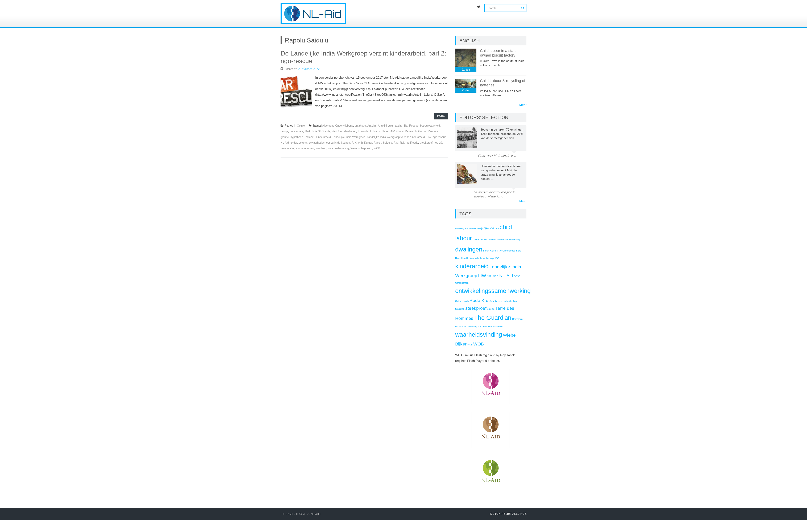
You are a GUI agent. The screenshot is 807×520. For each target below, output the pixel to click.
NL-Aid (285, 142)
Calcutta (494, 228)
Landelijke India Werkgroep (348, 137)
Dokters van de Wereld (500, 239)
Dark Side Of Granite (317, 131)
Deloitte (483, 239)
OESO (517, 276)
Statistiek (459, 309)
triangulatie (287, 148)
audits (398, 125)
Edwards (363, 131)
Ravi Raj (399, 142)
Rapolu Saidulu (383, 142)
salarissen (498, 301)
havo (518, 250)
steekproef (426, 142)
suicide (490, 309)
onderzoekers (298, 142)
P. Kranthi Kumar (362, 142)
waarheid (321, 148)
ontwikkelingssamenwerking (493, 290)
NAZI (489, 276)
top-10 (438, 142)
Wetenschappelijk (361, 148)
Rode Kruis (480, 300)
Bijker (486, 228)
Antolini (371, 125)
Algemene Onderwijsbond (337, 125)
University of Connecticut (479, 326)
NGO (495, 276)
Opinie (301, 125)
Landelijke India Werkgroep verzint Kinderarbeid (396, 137)
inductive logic (487, 258)
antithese (360, 125)
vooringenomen (304, 148)
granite (285, 137)
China (476, 239)
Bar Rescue (411, 125)
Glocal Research (406, 131)
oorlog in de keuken (338, 142)
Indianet (309, 137)
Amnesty (459, 228)
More (441, 115)
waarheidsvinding (338, 148)
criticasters (296, 131)
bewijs (284, 131)
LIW (428, 137)
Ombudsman (461, 283)
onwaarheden (316, 142)
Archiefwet (470, 228)
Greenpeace (508, 250)
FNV (392, 131)
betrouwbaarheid (430, 125)
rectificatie (412, 142)
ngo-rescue (439, 137)
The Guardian (492, 317)
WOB (377, 148)
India (477, 258)
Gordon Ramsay (428, 131)
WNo (469, 344)
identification (467, 258)
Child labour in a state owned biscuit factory (498, 53)
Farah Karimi (489, 250)
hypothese (296, 137)
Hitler (457, 258)
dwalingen (350, 131)
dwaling (516, 239)
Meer (522, 105)
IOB (497, 258)
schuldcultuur (511, 301)
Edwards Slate (379, 131)
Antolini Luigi (385, 125)
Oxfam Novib (462, 301)
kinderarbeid (323, 137)
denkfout (337, 131)
